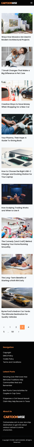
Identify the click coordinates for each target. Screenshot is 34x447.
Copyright (7, 352)
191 (12, 331)
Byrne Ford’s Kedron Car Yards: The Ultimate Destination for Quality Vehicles (16, 314)
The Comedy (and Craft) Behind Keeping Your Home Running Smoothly (17, 244)
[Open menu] (32, 2)
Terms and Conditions (12, 362)
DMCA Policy (8, 356)
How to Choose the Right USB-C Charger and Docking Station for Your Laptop (17, 174)
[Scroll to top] (31, 440)
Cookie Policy (8, 359)
